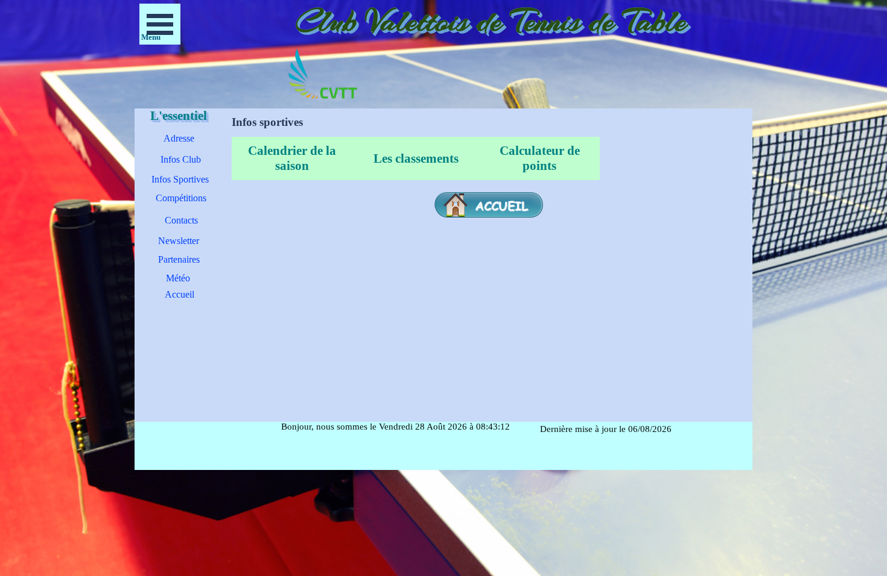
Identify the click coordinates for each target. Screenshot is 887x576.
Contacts (181, 220)
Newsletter (178, 241)
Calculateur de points (540, 158)
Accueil (179, 294)
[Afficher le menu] (159, 24)
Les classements (416, 158)
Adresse (179, 138)
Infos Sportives (180, 179)
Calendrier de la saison (292, 158)
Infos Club (181, 159)
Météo (178, 278)
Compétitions (181, 198)
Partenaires (179, 259)
